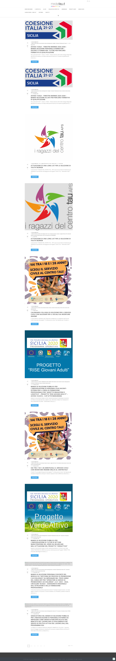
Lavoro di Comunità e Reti (46, 235)
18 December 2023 (36, 538)
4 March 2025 (35, 310)
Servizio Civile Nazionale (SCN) (35, 464)
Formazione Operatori (53, 233)
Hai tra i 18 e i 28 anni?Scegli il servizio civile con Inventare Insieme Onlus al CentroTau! (49, 469)
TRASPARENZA (53, 235)
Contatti (47, 12)
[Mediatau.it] (58, 5)
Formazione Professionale (60, 43)
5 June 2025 (61, 163)
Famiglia (54, 43)
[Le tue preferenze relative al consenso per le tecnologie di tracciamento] (114, 659)
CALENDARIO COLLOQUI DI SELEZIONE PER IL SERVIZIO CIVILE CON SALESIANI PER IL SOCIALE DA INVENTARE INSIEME (51, 314)
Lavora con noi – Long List (30, 12)
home (55, 163)
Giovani (65, 43)
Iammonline (64, 9)
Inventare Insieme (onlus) (66, 90)
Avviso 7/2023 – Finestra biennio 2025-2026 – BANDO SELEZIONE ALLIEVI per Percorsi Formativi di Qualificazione (50, 97)
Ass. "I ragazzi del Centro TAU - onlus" (45, 163)
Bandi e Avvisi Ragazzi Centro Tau (43, 233)
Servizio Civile (62, 307)
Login (89, 1)
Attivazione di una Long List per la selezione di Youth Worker (51, 166)
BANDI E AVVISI (34, 43)
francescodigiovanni (35, 41)
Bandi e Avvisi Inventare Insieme (42, 43)
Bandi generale (49, 43)
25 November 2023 (36, 572)
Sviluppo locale (37, 612)
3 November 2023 (36, 613)
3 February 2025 (36, 384)
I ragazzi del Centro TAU (63, 233)
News (40, 537)
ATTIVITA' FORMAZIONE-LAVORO (43, 381)
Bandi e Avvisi (81, 9)
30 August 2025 (35, 93)
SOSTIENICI (41, 12)
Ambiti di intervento (35, 233)
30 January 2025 (36, 465)
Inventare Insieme (28, 9)
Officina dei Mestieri (34, 92)
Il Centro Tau (38, 9)
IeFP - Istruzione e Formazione (64, 535)
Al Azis (44, 9)
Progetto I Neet (72, 9)
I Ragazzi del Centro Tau (54, 9)
